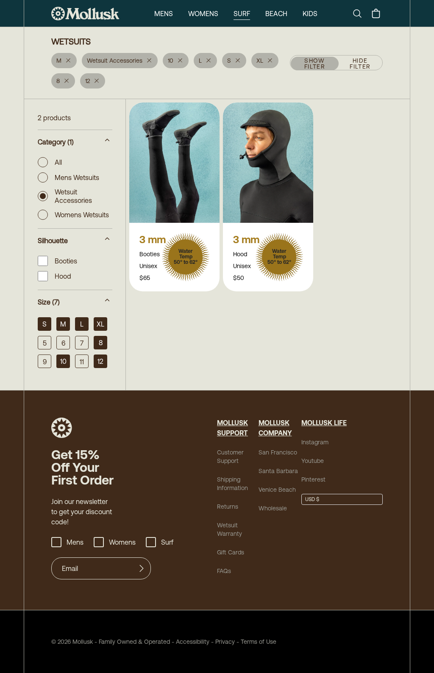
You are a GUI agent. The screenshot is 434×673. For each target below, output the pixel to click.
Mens (163, 13)
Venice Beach (277, 489)
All (58, 162)
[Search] (360, 13)
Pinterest (313, 479)
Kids (310, 13)
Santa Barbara (278, 471)
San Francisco (278, 452)
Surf (242, 13)
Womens (203, 13)
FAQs (224, 571)
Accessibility (189, 641)
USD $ (312, 499)
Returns (227, 506)
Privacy (225, 641)
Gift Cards (230, 552)
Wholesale (273, 508)
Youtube (312, 460)
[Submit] (141, 568)
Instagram (314, 442)
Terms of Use (258, 641)
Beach (276, 13)
